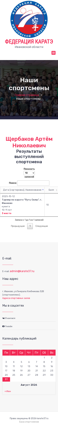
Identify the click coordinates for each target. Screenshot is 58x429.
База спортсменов (29, 422)
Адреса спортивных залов (16, 298)
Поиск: (13, 183)
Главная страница (27, 95)
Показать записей (29, 173)
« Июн (8, 391)
